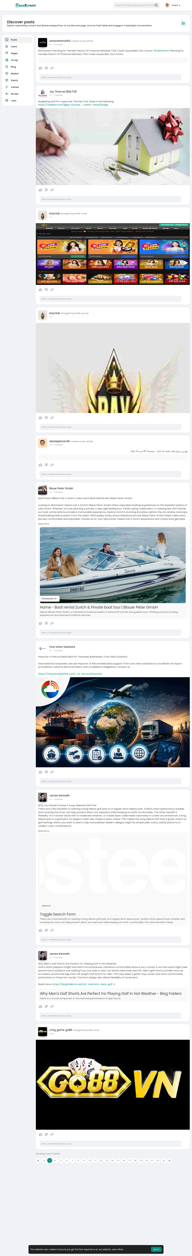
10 (89, 1160)
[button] (136, 5)
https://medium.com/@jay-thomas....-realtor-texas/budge (73, 104)
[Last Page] (169, 1160)
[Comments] (46, 68)
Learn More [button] (117, 1249)
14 (112, 1160)
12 (101, 1160)
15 (118, 1160)
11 (95, 1160)
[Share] (52, 68)
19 (141, 1160)
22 (158, 1160)
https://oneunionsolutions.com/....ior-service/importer (70, 674)
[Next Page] (163, 1160)
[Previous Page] (44, 1160)
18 (135, 1160)
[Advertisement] (92, 1190)
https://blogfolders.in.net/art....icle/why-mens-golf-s (83, 984)
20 (146, 1160)
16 (124, 1160)
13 (106, 1160)
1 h (50, 44)
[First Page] (38, 1160)
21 (152, 1160)
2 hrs (51, 1033)
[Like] (46, 68)
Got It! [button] (156, 1249)
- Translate (57, 44)
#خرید (142, 451)
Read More (43, 523)
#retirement (161, 50)
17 (129, 1160)
